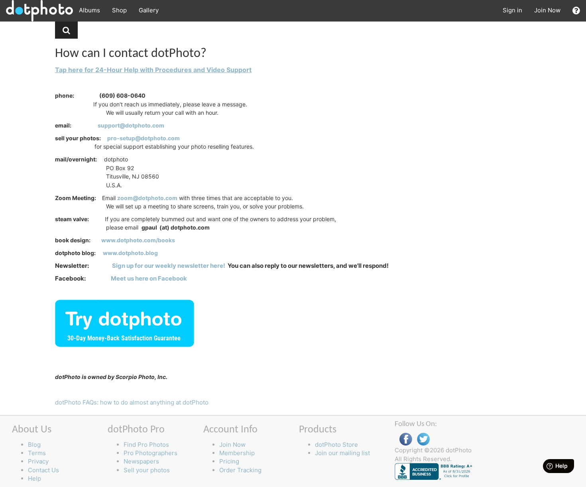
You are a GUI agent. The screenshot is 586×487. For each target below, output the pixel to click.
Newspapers (141, 461)
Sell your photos (147, 470)
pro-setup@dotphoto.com (143, 138)
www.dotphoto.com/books (138, 240)
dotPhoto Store (336, 444)
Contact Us (43, 470)
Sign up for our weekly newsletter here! (168, 265)
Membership (237, 453)
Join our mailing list (342, 453)
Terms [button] (37, 453)
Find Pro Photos (146, 444)
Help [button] (34, 478)
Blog (34, 444)
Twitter (423, 439)
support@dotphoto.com (131, 125)
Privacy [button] (38, 461)
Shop (119, 10)
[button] (576, 10)
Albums (89, 10)
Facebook (405, 439)
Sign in (512, 10)
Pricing (229, 461)
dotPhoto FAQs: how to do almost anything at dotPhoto (131, 402)
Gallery (149, 10)
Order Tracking (240, 470)
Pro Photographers (150, 453)
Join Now (547, 10)
